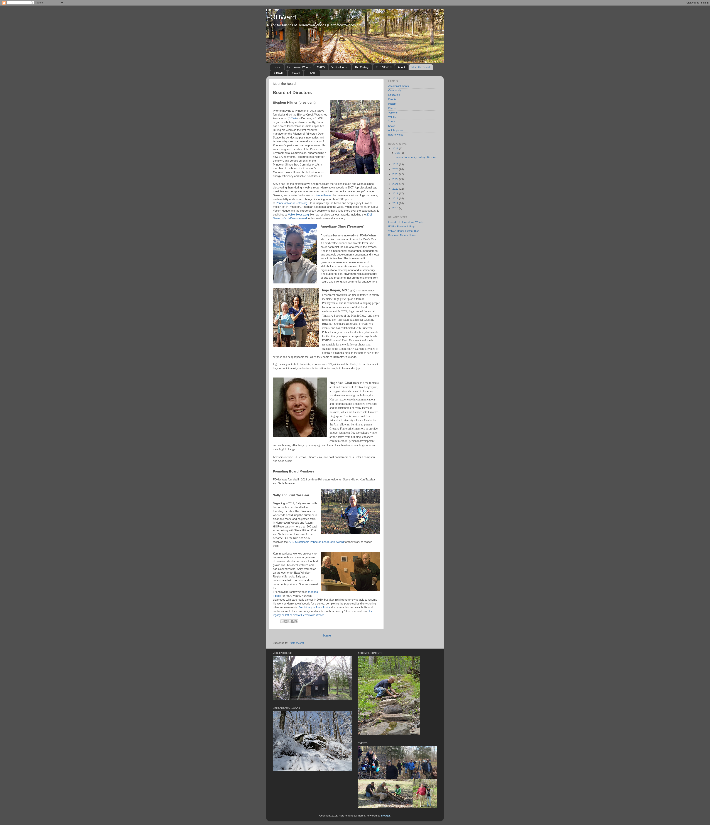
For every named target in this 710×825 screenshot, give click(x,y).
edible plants (395, 130)
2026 (395, 148)
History (392, 103)
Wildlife (392, 117)
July (398, 152)
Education (394, 94)
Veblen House (339, 67)
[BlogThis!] (286, 621)
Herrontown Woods (299, 67)
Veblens (393, 112)
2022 (395, 179)
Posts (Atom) (296, 643)
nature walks (395, 134)
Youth (391, 121)
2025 (395, 164)
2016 (395, 208)
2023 (395, 174)
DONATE (278, 73)
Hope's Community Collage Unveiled (416, 157)
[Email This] (282, 621)
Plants (391, 108)
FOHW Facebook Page (401, 226)
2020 (395, 188)
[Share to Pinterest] (296, 621)
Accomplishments (398, 86)
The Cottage (362, 67)
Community (395, 90)
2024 (395, 169)
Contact (295, 73)
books (391, 126)
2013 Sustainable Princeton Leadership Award (316, 541)
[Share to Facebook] (293, 621)
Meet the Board (420, 67)
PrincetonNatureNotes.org (291, 203)
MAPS (321, 67)
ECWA (293, 118)
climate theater (323, 195)
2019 (395, 193)
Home (277, 67)
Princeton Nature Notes (402, 235)
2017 (395, 203)
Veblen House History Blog (403, 231)
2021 (395, 184)
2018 (395, 198)
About (401, 67)
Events (392, 99)
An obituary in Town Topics (314, 607)
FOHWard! (282, 17)
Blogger (385, 815)
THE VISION (384, 67)
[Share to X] (289, 621)
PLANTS (312, 73)
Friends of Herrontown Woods (405, 222)
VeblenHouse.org (298, 214)
